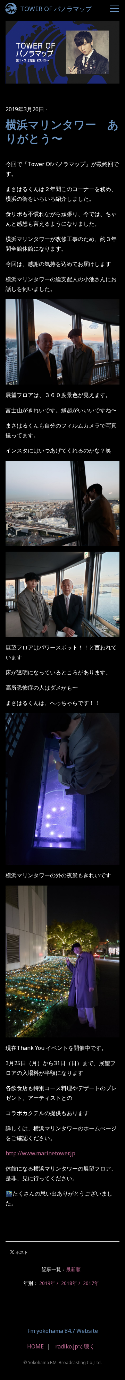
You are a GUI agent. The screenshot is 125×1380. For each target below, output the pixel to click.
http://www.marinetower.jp (40, 1153)
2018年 (69, 1283)
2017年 (91, 1283)
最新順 (73, 1269)
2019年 (47, 1283)
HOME (35, 1346)
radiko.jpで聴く (75, 1346)
